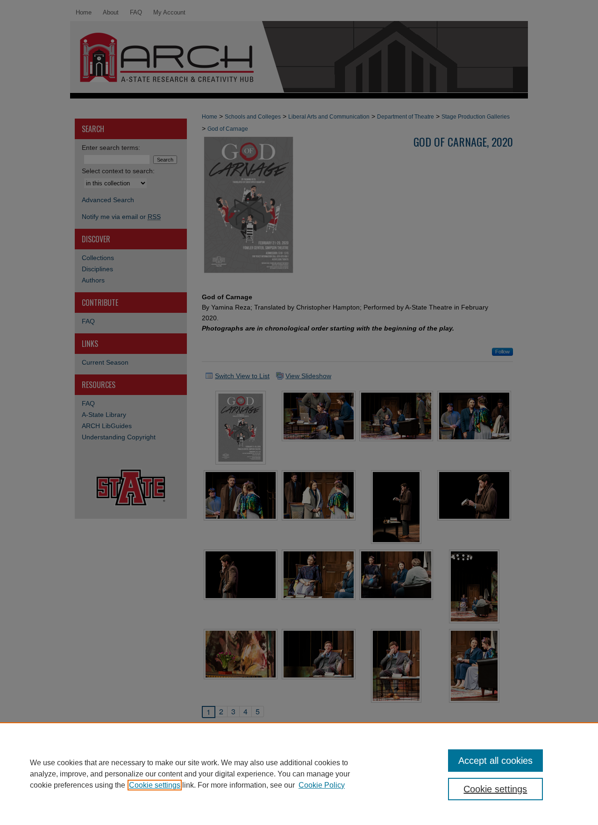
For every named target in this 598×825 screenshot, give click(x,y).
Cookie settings (154, 785)
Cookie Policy (322, 785)
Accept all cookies (495, 760)
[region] (299, 773)
